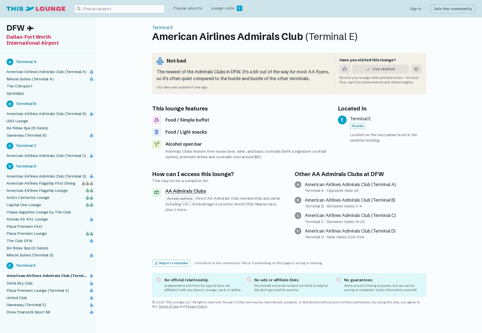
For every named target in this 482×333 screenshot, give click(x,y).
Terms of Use (168, 306)
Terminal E (162, 27)
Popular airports (187, 8)
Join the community (453, 8)
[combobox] (123, 9)
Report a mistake (173, 263)
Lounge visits (225, 8)
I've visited (384, 69)
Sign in (415, 8)
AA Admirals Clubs (337, 174)
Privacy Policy (196, 306)
